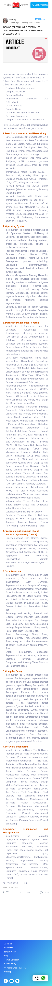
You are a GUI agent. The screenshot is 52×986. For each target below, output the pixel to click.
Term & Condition (11, 960)
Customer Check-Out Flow (15, 968)
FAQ (6, 956)
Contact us (8, 948)
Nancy (12, 19)
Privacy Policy (9, 952)
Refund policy (10, 964)
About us (8, 944)
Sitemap (7, 972)
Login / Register (41, 5)
